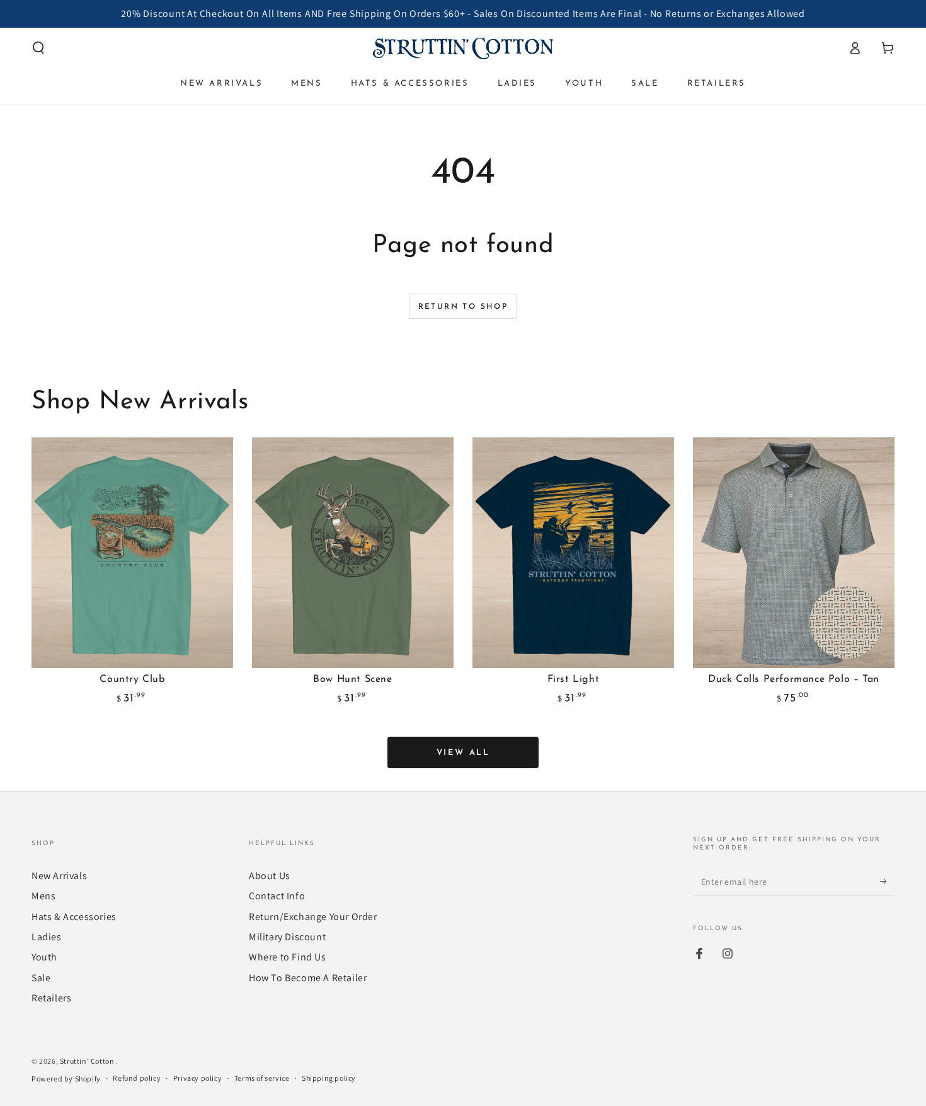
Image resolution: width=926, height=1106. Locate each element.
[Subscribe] (887, 882)
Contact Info (277, 895)
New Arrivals (59, 875)
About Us (269, 875)
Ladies (46, 936)
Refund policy (137, 1078)
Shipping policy (329, 1078)
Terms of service (262, 1078)
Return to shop (463, 307)
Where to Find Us (287, 957)
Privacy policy (197, 1078)
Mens (43, 895)
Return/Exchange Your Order (313, 916)
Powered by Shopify (66, 1078)
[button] (38, 48)
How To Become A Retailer (308, 977)
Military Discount (287, 936)
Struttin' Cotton (88, 1061)
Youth (44, 957)
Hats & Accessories (74, 916)
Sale (40, 977)
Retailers (51, 998)
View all (463, 753)
